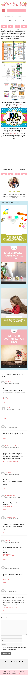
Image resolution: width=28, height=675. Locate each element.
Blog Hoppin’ (19, 104)
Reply (4, 402)
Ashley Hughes (12, 133)
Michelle (8, 407)
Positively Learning (10, 517)
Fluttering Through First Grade (13, 445)
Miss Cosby (8, 381)
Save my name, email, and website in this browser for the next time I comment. (14, 648)
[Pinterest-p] (11, 661)
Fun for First (6, 579)
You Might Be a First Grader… (10, 398)
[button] (3, 10)
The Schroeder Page (10, 495)
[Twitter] (14, 661)
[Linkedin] (17, 661)
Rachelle (7, 426)
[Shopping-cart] (22, 661)
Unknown (7, 540)
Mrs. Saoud (8, 472)
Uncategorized (19, 16)
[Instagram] (8, 661)
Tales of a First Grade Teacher (10, 607)
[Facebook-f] (5, 661)
